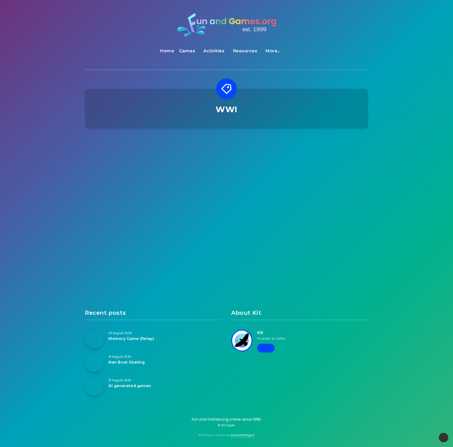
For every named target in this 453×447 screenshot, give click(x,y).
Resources (245, 51)
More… (273, 51)
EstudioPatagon (243, 435)
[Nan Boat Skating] (94, 362)
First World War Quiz (335, 174)
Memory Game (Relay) (131, 338)
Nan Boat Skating (127, 362)
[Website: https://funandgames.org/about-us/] (266, 348)
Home (167, 51)
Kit (260, 332)
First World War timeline (263, 222)
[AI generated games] (94, 386)
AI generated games (130, 386)
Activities (213, 51)
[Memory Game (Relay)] (94, 339)
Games (187, 51)
